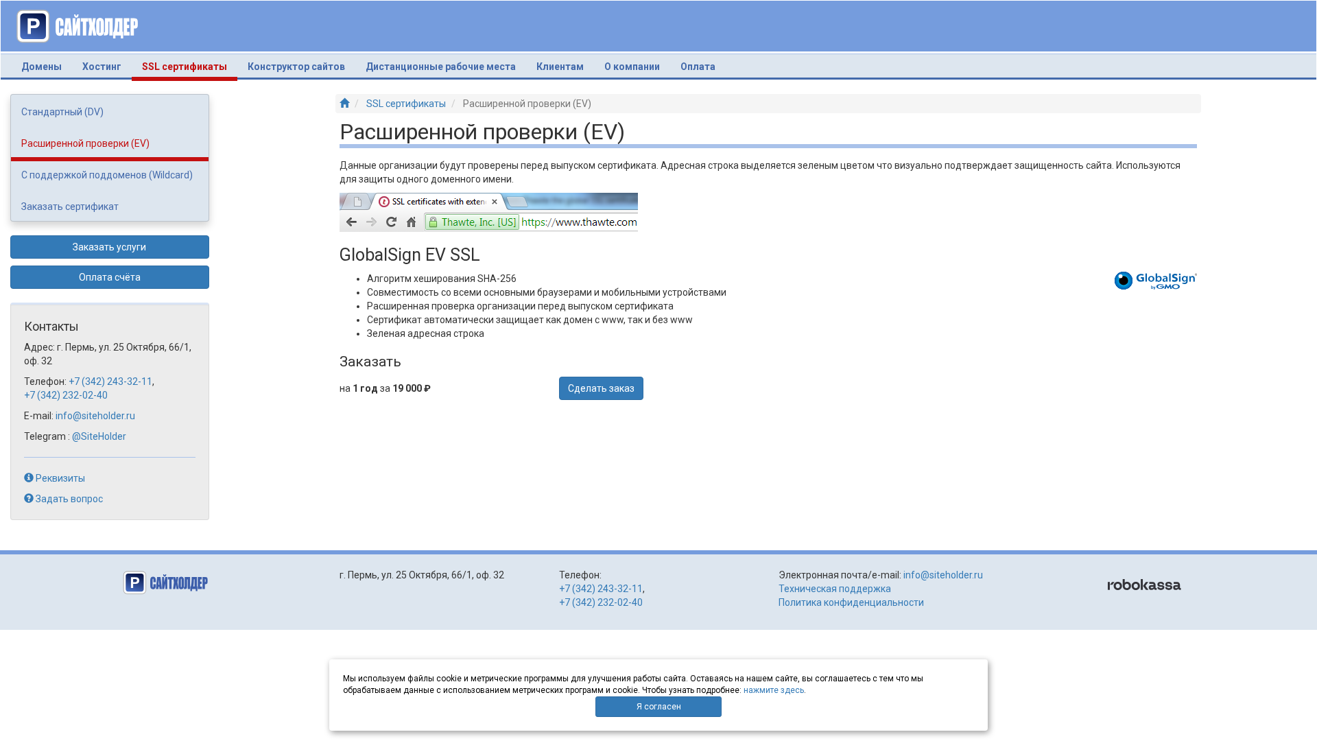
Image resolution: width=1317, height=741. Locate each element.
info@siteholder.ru (95, 415)
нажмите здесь (774, 690)
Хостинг (101, 66)
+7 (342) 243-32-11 (110, 381)
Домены (41, 66)
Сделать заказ (601, 388)
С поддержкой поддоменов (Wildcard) (107, 174)
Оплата (697, 66)
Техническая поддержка (835, 588)
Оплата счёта (110, 277)
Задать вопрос (68, 498)
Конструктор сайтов (296, 66)
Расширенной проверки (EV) (85, 143)
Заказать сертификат (70, 206)
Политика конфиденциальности (851, 602)
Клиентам (560, 66)
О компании (632, 66)
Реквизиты (59, 478)
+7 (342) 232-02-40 (66, 395)
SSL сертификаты (189, 66)
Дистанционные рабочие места (441, 66)
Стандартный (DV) (62, 111)
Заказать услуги (109, 247)
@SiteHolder (99, 436)
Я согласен (659, 706)
